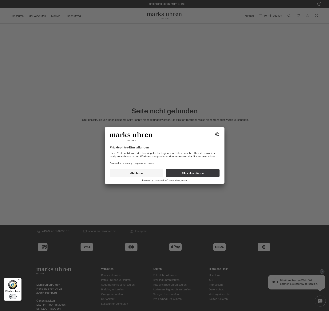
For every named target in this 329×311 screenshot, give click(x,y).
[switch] (13, 296)
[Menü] (19, 280)
